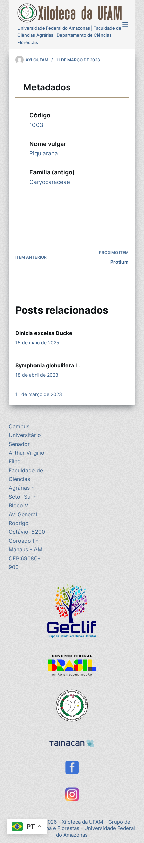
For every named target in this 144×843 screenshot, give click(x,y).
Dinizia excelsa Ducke (43, 333)
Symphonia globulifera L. (47, 365)
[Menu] (125, 25)
